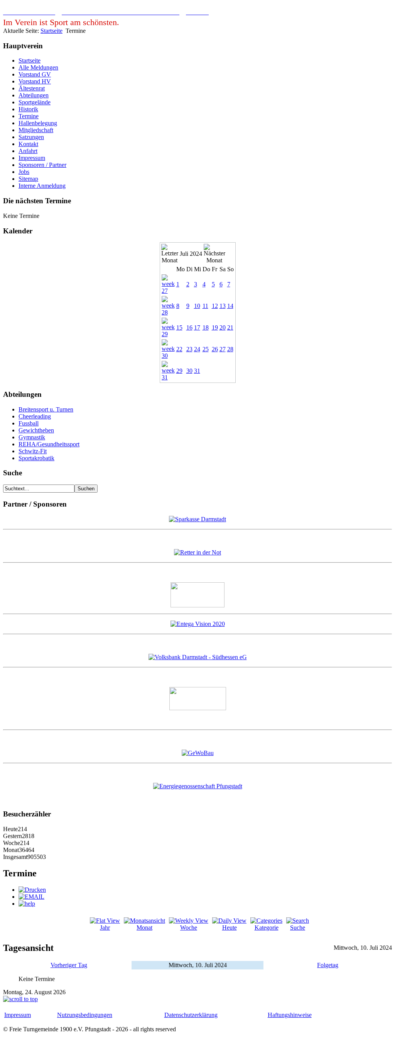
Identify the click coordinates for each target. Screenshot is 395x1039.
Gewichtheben (36, 430)
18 (206, 327)
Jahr (105, 927)
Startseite (51, 30)
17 (197, 327)
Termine (29, 116)
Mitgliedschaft (36, 130)
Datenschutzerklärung (191, 1015)
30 (189, 370)
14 (230, 306)
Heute (229, 927)
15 (179, 327)
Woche (188, 927)
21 (230, 327)
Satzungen (31, 137)
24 (197, 349)
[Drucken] (32, 889)
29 (179, 370)
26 (215, 349)
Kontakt (28, 144)
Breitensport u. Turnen (46, 409)
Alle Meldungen (38, 67)
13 (222, 306)
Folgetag (327, 965)
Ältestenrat (32, 88)
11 (205, 306)
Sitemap (28, 178)
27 (222, 349)
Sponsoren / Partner (42, 165)
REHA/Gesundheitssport (49, 444)
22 (179, 349)
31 (197, 370)
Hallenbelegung (38, 123)
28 (230, 349)
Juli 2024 (191, 253)
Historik (28, 109)
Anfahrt (28, 151)
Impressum (32, 158)
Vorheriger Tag (69, 965)
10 (197, 306)
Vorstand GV (35, 74)
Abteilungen (34, 95)
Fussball (29, 423)
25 (206, 349)
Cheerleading (35, 416)
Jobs (24, 171)
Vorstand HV (35, 81)
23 (189, 349)
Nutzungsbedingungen (84, 1015)
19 (215, 327)
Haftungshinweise (290, 1015)
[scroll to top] (20, 999)
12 (215, 306)
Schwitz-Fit (33, 451)
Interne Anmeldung (42, 185)
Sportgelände (35, 102)
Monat (144, 927)
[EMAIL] (31, 896)
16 (189, 327)
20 (222, 327)
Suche (297, 927)
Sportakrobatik (36, 458)
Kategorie (267, 927)
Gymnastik (32, 437)
